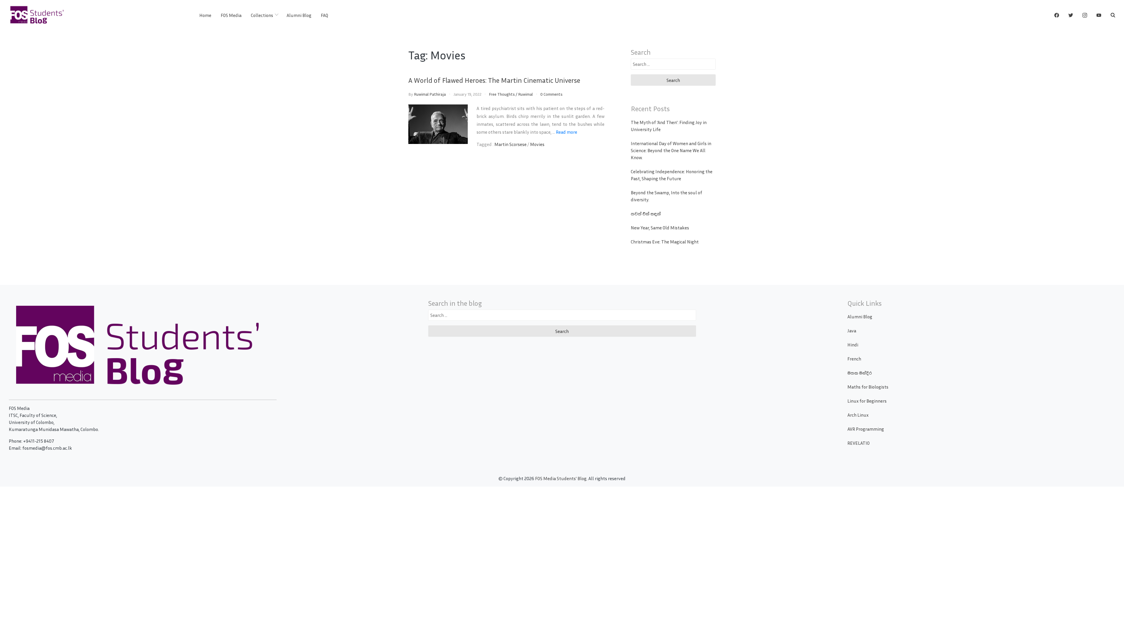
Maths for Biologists (867, 387)
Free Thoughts (502, 94)
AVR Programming (865, 429)
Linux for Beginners (867, 401)
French (854, 359)
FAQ (324, 15)
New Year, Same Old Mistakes (660, 228)
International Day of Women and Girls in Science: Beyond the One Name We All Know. (671, 150)
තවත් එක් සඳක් (646, 214)
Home (205, 15)
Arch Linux (857, 415)
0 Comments (551, 94)
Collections (262, 15)
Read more (566, 132)
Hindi (852, 345)
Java (851, 331)
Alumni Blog (299, 15)
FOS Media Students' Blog (561, 478)
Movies (537, 144)
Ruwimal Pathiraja (430, 94)
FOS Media (231, 15)
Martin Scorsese (510, 144)
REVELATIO (858, 443)
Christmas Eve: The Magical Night (665, 242)
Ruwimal (525, 94)
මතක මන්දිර (859, 373)
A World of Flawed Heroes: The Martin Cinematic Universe (494, 80)
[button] (1113, 15)
